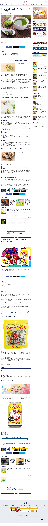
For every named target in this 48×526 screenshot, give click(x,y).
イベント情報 (2, 4)
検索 (46, 1)
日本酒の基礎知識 (35, 126)
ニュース (41, 4)
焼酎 (24, 4)
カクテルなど (28, 4)
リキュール (3, 13)
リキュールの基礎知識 (9, 13)
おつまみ (32, 4)
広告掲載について (21, 515)
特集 (45, 4)
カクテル (3, 243)
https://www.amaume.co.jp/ (5, 364)
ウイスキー (19, 4)
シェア (10, 276)
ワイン (15, 4)
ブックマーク (23, 276)
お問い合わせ (27, 515)
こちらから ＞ (15, 439)
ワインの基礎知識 (41, 126)
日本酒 (11, 4)
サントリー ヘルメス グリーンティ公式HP (7, 94)
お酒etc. (37, 4)
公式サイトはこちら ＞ (15, 312)
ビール (7, 4)
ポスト (16, 276)
